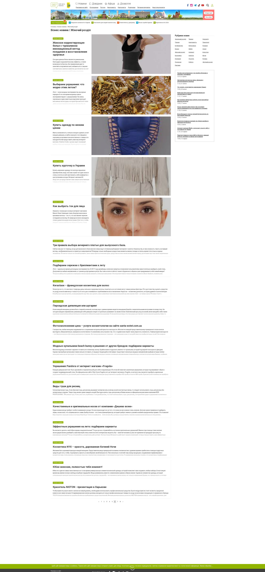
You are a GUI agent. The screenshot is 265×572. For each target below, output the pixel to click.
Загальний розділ (180, 39)
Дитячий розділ (208, 62)
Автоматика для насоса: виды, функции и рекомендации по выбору (190, 80)
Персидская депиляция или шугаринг (75, 305)
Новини (82, 3)
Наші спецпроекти (158, 7)
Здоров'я (206, 39)
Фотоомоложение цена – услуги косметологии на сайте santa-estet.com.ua (97, 325)
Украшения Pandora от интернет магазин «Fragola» (83, 366)
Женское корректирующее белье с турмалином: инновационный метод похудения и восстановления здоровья (70, 48)
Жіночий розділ (180, 52)
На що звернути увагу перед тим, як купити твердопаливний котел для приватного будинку (192, 107)
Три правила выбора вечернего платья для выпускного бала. (89, 245)
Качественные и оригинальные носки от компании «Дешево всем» (92, 406)
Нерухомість (111, 7)
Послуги (191, 59)
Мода (204, 55)
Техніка (191, 39)
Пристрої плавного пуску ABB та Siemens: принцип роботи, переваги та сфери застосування (193, 135)
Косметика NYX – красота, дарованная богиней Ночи (84, 446)
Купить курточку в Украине (69, 165)
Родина (205, 59)
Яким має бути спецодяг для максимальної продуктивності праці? (191, 93)
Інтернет (191, 52)
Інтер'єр (191, 55)
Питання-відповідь (143, 7)
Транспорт (206, 42)
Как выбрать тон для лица (69, 206)
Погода (102, 7)
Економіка (178, 55)
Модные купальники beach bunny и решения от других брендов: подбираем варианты (103, 345)
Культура (205, 52)
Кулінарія (178, 59)
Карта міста (122, 7)
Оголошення (94, 7)
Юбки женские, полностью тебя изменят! (77, 466)
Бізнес (177, 49)
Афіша (111, 3)
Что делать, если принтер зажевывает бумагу (191, 87)
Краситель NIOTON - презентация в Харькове (79, 487)
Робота (191, 62)
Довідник (97, 3)
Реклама (177, 65)
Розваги (205, 45)
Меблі (190, 49)
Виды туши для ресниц (66, 386)
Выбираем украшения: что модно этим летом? (68, 86)
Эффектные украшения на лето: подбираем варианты (85, 426)
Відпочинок (192, 45)
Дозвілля (125, 3)
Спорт (204, 49)
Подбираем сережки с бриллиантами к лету (79, 265)
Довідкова (131, 7)
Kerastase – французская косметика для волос (81, 285)
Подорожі (178, 62)
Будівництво (179, 45)
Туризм (177, 42)
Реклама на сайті (82, 7)
